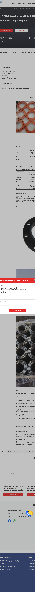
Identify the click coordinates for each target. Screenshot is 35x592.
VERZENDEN (17, 310)
